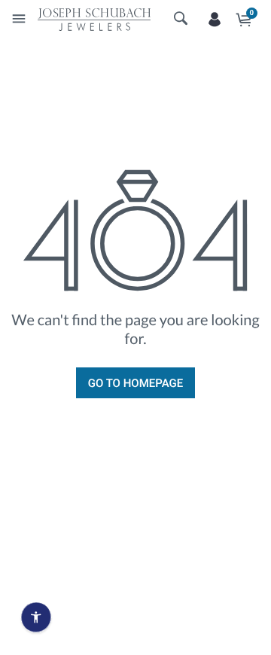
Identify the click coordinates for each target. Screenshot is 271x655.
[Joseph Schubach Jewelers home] (94, 19)
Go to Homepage (135, 383)
